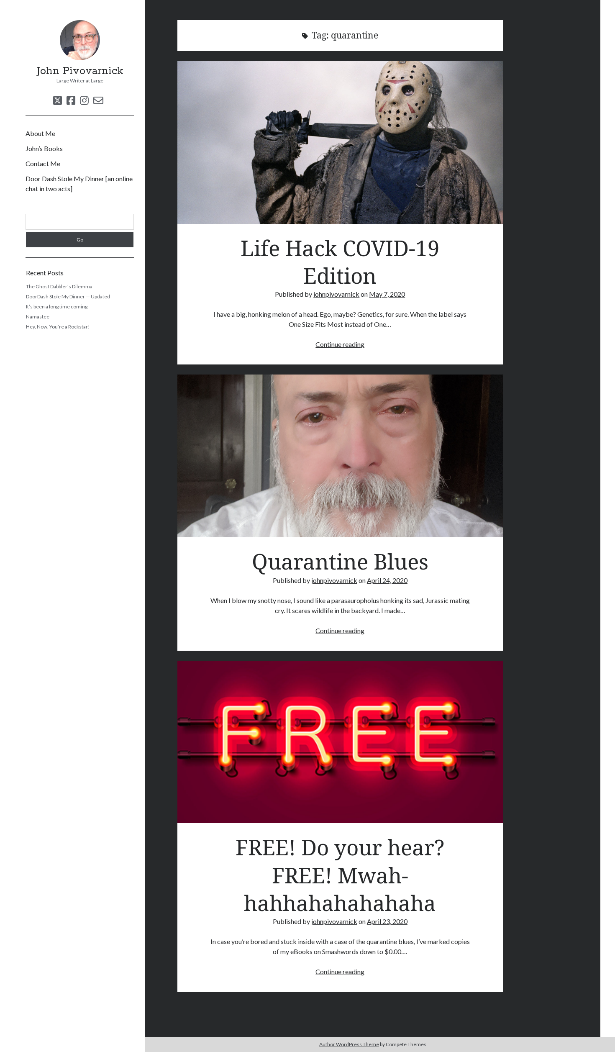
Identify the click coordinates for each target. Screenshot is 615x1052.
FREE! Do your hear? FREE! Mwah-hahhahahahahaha (340, 742)
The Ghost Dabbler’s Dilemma (59, 286)
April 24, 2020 (387, 580)
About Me (40, 133)
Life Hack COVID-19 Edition (340, 142)
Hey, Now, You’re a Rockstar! (58, 326)
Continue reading (339, 344)
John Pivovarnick (79, 71)
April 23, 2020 (387, 921)
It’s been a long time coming (56, 306)
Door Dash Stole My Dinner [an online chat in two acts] (79, 183)
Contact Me (43, 163)
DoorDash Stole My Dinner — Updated (68, 296)
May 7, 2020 (387, 294)
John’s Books (44, 148)
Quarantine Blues (340, 456)
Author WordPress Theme (349, 1044)
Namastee (37, 316)
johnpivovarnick (336, 294)
